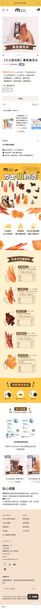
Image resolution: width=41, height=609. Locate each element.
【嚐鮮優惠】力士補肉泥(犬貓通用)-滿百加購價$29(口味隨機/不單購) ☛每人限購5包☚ (22, 120)
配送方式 (35, 104)
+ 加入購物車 (20, 131)
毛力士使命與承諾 (9, 519)
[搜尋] (7, 10)
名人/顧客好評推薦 (9, 535)
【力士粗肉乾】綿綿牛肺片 (14, 479)
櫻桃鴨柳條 (8, 81)
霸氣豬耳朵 (27, 81)
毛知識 (5, 531)
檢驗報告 (6, 527)
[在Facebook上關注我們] (5, 564)
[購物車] (37, 10)
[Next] (37, 55)
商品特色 (5, 140)
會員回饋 (26, 519)
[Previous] (3, 55)
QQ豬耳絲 (17, 78)
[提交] (34, 588)
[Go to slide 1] (18, 55)
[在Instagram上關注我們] (9, 564)
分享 (4, 104)
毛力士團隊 (6, 523)
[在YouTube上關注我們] (14, 564)
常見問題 (26, 523)
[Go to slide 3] (22, 55)
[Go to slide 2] (20, 55)
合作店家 (26, 531)
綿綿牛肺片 (26, 78)
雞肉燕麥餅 (17, 81)
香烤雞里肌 (8, 78)
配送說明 (26, 527)
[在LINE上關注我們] (5, 569)
